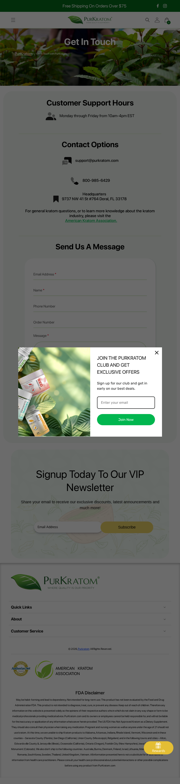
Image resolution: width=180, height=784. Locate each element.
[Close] (156, 352)
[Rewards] (158, 747)
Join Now (126, 420)
